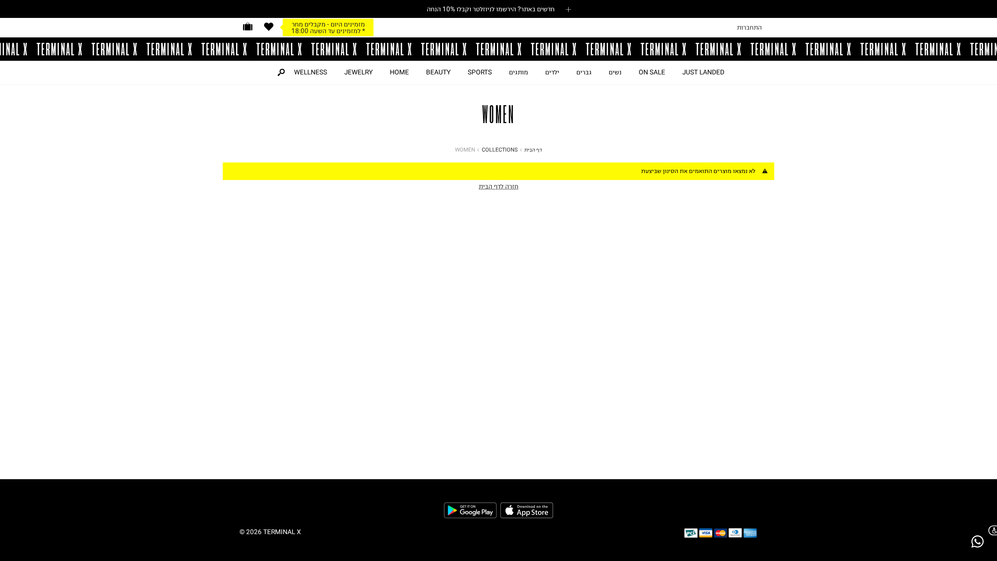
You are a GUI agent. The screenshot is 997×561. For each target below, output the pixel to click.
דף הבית (533, 149)
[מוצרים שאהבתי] (268, 27)
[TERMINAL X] (498, 49)
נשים (615, 72)
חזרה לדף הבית (498, 186)
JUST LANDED (703, 72)
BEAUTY (438, 72)
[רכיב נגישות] (991, 530)
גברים (584, 72)
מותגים (518, 72)
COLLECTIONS (500, 149)
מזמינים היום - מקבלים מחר (328, 24)
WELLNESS (310, 72)
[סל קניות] (247, 27)
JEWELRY (358, 72)
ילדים (552, 72)
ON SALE (652, 72)
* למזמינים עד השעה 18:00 (328, 31)
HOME (399, 72)
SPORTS (480, 72)
